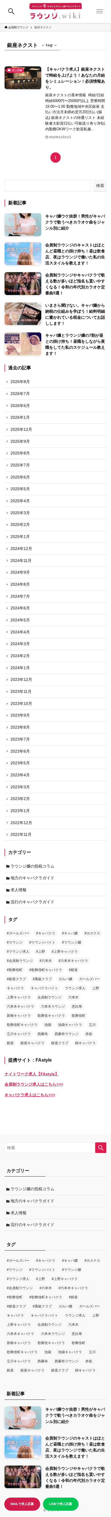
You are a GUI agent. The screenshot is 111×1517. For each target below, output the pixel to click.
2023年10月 (21, 703)
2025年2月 (20, 524)
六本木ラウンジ (53, 1006)
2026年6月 (20, 405)
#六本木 (46, 961)
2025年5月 (20, 489)
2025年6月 (20, 477)
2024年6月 (20, 608)
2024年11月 (21, 560)
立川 (92, 1025)
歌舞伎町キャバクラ (22, 1025)
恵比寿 (77, 1006)
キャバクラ (15, 988)
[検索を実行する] (100, 1147)
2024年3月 (20, 643)
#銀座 (73, 970)
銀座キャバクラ (32, 1043)
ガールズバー (89, 979)
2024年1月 (20, 667)
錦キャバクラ (85, 1043)
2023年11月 (21, 691)
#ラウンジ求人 (18, 952)
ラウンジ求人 (75, 988)
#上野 (40, 952)
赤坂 (88, 1034)
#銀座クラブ (16, 979)
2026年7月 (20, 393)
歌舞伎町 (78, 1016)
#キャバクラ (45, 933)
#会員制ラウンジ (20, 961)
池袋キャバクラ (70, 1025)
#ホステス (92, 933)
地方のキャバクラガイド (32, 878)
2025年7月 (20, 465)
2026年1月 (20, 417)
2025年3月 (20, 513)
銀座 (10, 1043)
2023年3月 (20, 787)
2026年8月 (20, 381)
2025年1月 (20, 536)
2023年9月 (20, 715)
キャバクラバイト (44, 988)
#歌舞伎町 (14, 970)
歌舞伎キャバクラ (51, 1016)
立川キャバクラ (19, 1034)
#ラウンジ (14, 942)
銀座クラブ (59, 1043)
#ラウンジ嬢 (71, 942)
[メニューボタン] (99, 11)
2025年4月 (20, 501)
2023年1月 (20, 810)
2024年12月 (21, 548)
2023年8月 (20, 727)
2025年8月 (20, 453)
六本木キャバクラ (20, 1006)
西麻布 (43, 1034)
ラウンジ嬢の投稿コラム (32, 866)
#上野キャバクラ (65, 952)
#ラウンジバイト (42, 942)
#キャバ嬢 (70, 933)
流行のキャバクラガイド (32, 902)
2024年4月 (20, 632)
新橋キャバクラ (19, 1016)
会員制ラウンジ (49, 997)
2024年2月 (20, 655)
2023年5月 (20, 763)
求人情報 (18, 890)
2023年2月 (20, 798)
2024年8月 (20, 584)
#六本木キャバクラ (73, 961)
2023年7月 (20, 739)
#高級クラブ (42, 979)
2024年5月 (20, 620)
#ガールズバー (18, 933)
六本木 (73, 997)
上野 (95, 988)
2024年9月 (20, 572)
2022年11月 (21, 834)
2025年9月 (20, 441)
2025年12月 (21, 429)
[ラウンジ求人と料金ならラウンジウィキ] (55, 11)
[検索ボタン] (11, 11)
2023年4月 (20, 775)
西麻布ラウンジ (67, 1034)
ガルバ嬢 (65, 979)
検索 (100, 185)
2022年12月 (21, 822)
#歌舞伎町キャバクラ (45, 970)
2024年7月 (20, 596)
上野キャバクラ (19, 997)
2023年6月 (20, 751)
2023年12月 (21, 679)
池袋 (47, 1025)
